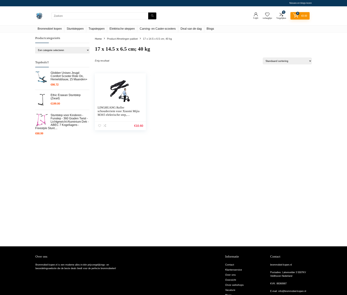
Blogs (210, 28)
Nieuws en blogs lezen (300, 3)
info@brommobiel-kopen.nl (292, 291)
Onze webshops (234, 284)
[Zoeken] (152, 15)
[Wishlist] (267, 14)
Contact (229, 264)
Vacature (230, 289)
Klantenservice (233, 269)
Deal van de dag (191, 28)
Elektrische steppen (122, 28)
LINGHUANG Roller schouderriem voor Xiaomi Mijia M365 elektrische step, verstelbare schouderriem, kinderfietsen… (119, 115)
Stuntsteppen (75, 28)
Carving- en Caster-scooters (158, 28)
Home (98, 38)
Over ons (230, 274)
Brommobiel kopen (50, 28)
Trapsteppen (97, 28)
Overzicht (230, 279)
